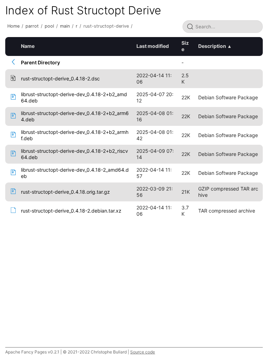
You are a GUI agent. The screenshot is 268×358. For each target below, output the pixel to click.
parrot (32, 26)
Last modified (152, 46)
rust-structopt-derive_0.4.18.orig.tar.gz (65, 192)
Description (212, 46)
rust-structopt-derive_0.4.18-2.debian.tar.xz (71, 211)
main (65, 26)
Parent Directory (40, 62)
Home (13, 26)
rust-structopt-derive (106, 26)
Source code (142, 352)
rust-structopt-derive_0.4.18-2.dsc (60, 78)
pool (49, 26)
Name (28, 46)
